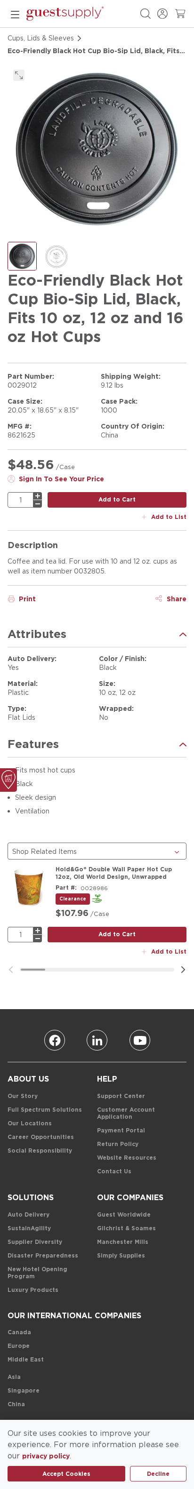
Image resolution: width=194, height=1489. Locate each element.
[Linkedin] (97, 1040)
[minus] (37, 504)
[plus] (37, 496)
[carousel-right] (183, 969)
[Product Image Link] (29, 887)
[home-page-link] (65, 14)
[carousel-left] (11, 969)
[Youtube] (139, 1040)
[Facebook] (54, 1040)
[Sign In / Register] (162, 14)
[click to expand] (18, 75)
